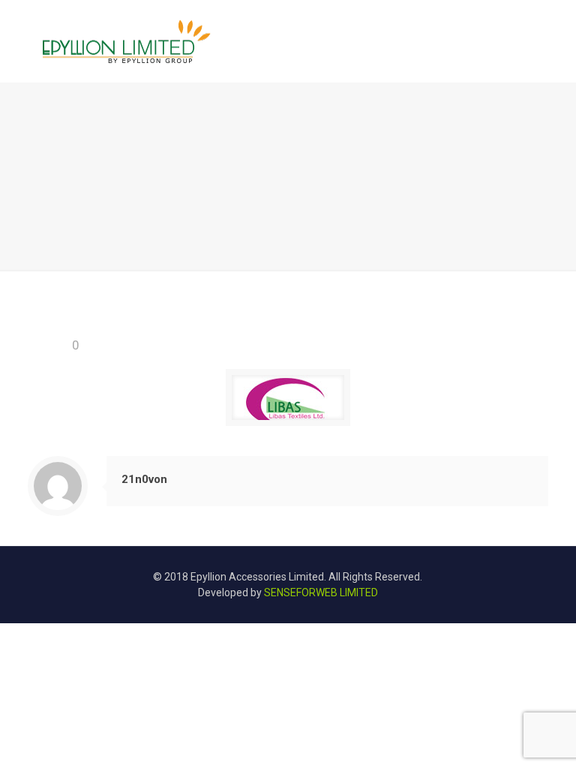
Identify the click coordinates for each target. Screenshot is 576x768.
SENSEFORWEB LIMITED (321, 592)
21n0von (144, 479)
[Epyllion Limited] (127, 41)
